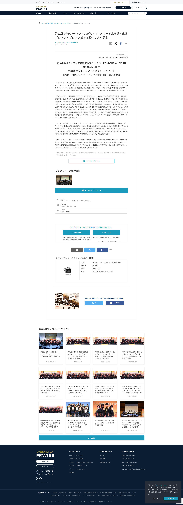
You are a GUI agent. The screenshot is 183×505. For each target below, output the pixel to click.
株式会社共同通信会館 (90, 492)
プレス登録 (77, 232)
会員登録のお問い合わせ (129, 455)
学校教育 (63, 206)
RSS (109, 501)
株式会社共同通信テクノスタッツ (107, 495)
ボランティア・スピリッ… (63, 23)
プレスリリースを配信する (82, 7)
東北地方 (68, 211)
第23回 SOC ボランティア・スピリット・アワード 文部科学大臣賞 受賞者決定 (50, 354)
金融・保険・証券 (71, 206)
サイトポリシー (42, 501)
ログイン (139, 7)
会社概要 (102, 459)
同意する (171, 498)
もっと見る (91, 438)
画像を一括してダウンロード (91, 190)
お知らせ (102, 455)
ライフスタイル (78, 13)
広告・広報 (49, 23)
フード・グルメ (109, 13)
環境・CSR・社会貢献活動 (84, 200)
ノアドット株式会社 (88, 495)
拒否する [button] (155, 498)
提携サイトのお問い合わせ (129, 462)
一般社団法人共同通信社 (58, 492)
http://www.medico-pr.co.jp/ (103, 271)
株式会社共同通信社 (74, 492)
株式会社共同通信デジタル (107, 492)
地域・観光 (52, 13)
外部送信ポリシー (72, 501)
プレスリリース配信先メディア (78, 465)
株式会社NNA (55, 495)
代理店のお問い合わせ (128, 459)
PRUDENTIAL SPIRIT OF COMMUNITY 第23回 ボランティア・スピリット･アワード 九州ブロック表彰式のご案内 (132, 391)
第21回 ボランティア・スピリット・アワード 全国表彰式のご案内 (105, 423)
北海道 (62, 211)
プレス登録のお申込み (128, 465)
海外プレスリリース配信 (76, 459)
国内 (120, 2)
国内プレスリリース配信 (76, 455)
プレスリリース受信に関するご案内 (109, 241)
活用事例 (71, 472)
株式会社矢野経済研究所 (127, 495)
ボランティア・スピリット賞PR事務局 (66, 42)
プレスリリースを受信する (102, 7)
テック (65, 13)
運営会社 (101, 501)
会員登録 (123, 7)
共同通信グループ (105, 462)
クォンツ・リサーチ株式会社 (71, 495)
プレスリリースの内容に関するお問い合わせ (134, 469)
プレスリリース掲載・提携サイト (78, 469)
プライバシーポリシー (162, 485)
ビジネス (39, 13)
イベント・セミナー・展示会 (68, 200)
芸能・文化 (94, 13)
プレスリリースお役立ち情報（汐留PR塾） (81, 462)
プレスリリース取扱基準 (88, 501)
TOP (43, 23)
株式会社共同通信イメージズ (127, 492)
